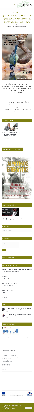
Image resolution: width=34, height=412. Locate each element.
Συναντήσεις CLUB (8, 257)
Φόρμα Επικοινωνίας (7, 361)
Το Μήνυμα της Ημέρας (19, 25)
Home (11, 25)
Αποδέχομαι (28, 407)
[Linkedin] (9, 365)
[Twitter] (5, 365)
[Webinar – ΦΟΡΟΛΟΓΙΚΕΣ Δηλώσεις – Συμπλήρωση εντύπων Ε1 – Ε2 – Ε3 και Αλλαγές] (11, 130)
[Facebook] (3, 365)
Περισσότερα (7, 138)
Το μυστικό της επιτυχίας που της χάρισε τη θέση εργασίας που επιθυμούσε (18, 315)
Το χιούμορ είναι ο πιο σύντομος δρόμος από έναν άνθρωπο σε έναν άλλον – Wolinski (18, 309)
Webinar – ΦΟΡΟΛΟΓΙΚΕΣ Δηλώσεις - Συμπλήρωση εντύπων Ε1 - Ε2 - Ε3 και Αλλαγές (10, 134)
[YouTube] (7, 365)
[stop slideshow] (18, 198)
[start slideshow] (16, 198)
